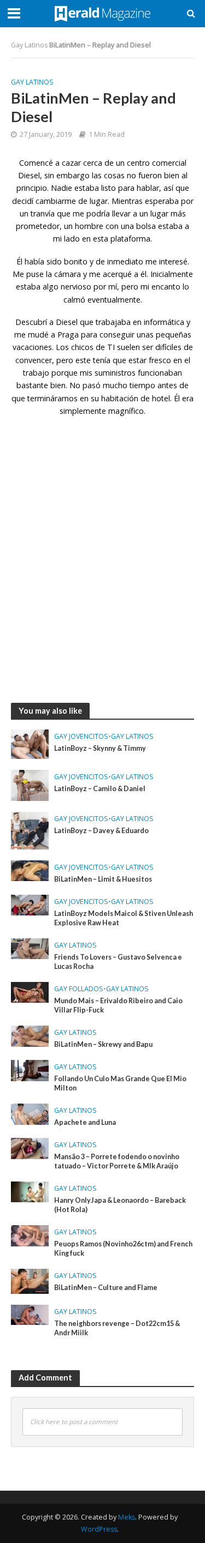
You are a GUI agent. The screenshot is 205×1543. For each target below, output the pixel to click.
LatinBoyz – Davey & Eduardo (101, 831)
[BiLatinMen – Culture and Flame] (30, 1280)
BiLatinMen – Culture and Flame (105, 1287)
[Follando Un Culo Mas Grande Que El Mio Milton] (30, 1069)
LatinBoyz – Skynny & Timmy (100, 748)
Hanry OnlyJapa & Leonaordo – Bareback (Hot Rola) (120, 1205)
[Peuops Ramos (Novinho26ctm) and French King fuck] (30, 1234)
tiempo (142, 385)
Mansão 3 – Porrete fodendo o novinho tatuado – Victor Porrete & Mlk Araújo (116, 1161)
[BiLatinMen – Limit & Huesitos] (30, 869)
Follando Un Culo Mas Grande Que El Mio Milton (120, 1083)
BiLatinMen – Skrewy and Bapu (103, 1044)
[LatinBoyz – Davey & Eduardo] (30, 829)
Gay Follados (78, 988)
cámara (67, 274)
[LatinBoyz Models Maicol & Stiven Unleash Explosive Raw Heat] (30, 904)
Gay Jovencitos (81, 736)
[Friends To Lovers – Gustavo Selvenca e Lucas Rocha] (30, 947)
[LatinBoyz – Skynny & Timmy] (30, 743)
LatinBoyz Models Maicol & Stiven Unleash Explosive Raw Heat (123, 918)
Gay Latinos (29, 45)
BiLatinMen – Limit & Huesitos (103, 879)
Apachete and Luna (85, 1122)
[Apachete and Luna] (30, 1112)
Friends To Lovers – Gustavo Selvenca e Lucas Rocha (118, 962)
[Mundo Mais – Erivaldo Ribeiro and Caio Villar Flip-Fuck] (30, 991)
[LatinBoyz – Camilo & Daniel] (30, 784)
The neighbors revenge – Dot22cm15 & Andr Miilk (117, 1328)
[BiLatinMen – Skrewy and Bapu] (30, 1034)
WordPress (99, 1529)
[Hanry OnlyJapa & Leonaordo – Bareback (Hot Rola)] (30, 1190)
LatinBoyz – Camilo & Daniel (99, 789)
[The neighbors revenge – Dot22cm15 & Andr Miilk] (30, 1314)
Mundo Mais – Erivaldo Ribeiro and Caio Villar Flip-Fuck (118, 1005)
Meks (126, 1517)
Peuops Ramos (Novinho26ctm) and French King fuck (123, 1248)
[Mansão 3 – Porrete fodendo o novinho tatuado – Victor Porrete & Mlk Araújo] (30, 1147)
